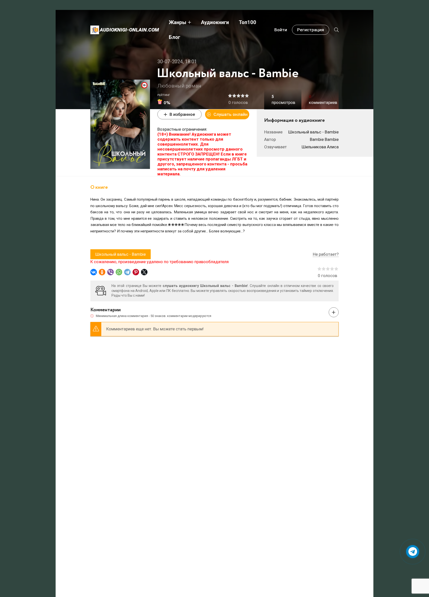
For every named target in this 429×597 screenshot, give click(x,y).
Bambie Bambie (324, 139)
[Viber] (110, 272)
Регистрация (310, 29)
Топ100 (247, 22)
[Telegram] (127, 272)
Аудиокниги (215, 22)
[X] (144, 272)
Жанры (177, 22)
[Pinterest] (136, 272)
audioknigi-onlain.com (129, 30)
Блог (174, 37)
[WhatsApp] (119, 272)
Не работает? (326, 254)
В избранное (182, 114)
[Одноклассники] (102, 272)
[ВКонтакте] (93, 272)
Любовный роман (179, 86)
